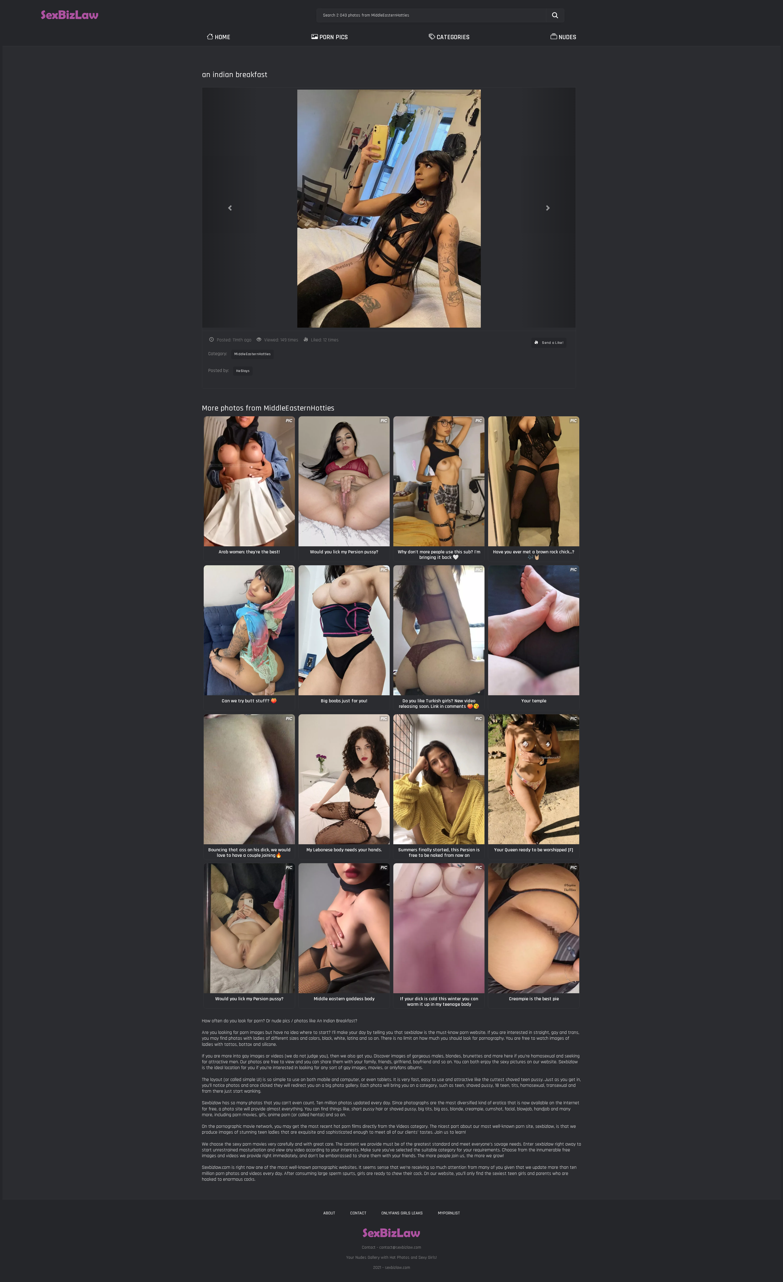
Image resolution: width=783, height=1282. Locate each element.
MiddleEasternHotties (252, 354)
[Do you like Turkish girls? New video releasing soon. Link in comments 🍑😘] (438, 630)
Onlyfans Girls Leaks (402, 1213)
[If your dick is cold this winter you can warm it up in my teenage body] (438, 928)
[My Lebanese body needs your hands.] (344, 779)
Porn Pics (333, 37)
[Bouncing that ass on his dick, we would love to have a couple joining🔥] (249, 779)
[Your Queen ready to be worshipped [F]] (533, 779)
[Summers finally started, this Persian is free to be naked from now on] (438, 779)
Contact (358, 1213)
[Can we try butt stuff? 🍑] (249, 630)
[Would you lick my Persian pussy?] (344, 481)
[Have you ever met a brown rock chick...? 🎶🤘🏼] (533, 481)
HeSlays (243, 371)
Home (222, 37)
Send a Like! (552, 342)
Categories (453, 37)
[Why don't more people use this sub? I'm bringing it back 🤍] (438, 481)
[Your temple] (533, 630)
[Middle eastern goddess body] (344, 928)
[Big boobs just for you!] (344, 630)
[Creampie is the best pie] (533, 928)
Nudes (567, 37)
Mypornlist (449, 1213)
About (329, 1213)
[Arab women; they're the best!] (249, 481)
